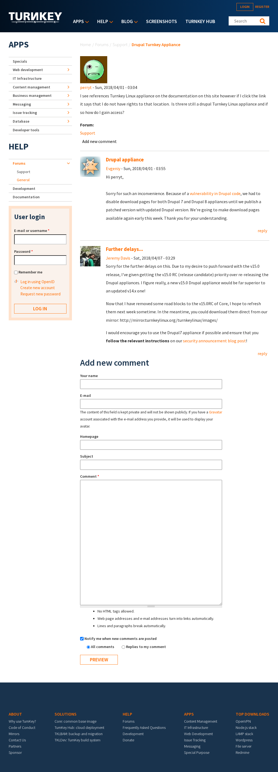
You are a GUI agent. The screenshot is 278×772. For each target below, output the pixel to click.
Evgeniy (113, 168)
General (23, 179)
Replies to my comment (146, 646)
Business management (32, 95)
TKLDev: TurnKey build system (77, 740)
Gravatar (215, 412)
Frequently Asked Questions (144, 727)
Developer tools (26, 129)
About (15, 714)
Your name (89, 376)
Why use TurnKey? (22, 721)
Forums (101, 44)
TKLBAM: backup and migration (79, 733)
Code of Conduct (22, 727)
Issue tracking (25, 112)
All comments (103, 646)
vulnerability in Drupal (211, 193)
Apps (77, 21)
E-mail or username (31, 230)
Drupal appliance (125, 160)
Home (85, 44)
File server (243, 746)
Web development (28, 69)
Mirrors (14, 733)
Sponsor (15, 752)
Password (23, 251)
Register (262, 7)
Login (244, 7)
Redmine (242, 752)
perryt (86, 87)
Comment (89, 476)
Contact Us (17, 740)
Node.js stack (246, 727)
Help (101, 21)
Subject (86, 456)
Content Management (200, 721)
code (236, 193)
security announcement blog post (214, 340)
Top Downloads (252, 714)
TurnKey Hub (200, 21)
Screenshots (161, 21)
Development (24, 188)
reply (262, 230)
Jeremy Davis (118, 258)
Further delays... (124, 249)
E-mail (85, 395)
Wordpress (244, 740)
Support (120, 44)
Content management (31, 87)
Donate (128, 740)
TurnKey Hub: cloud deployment (79, 727)
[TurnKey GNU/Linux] (35, 21)
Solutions (66, 714)
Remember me (30, 272)
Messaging (22, 104)
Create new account (37, 287)
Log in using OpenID (37, 281)
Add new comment (99, 141)
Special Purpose (196, 752)
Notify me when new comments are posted (120, 638)
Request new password (40, 293)
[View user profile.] (93, 69)
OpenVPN (243, 721)
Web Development (198, 733)
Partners (15, 746)
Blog (126, 21)
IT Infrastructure (27, 78)
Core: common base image (75, 721)
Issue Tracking (195, 740)
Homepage (89, 436)
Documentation (26, 196)
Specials (20, 61)
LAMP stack (244, 733)
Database (21, 121)
